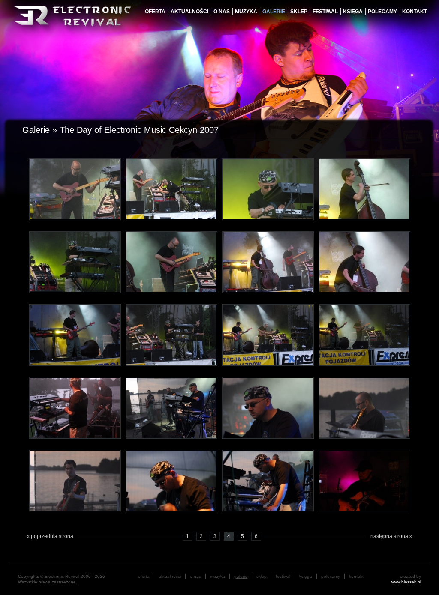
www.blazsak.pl (406, 582)
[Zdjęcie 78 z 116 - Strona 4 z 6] (75, 480)
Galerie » (41, 130)
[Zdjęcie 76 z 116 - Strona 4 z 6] (268, 407)
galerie (273, 12)
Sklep (298, 12)
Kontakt (414, 12)
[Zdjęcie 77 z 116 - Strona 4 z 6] (364, 407)
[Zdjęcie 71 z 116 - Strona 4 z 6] (171, 334)
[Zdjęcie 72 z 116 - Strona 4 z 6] (268, 334)
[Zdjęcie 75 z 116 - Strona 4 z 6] (171, 407)
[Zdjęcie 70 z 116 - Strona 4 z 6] (75, 334)
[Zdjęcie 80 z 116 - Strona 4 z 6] (268, 480)
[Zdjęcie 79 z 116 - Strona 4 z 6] (171, 480)
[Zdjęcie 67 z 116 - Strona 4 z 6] (171, 261)
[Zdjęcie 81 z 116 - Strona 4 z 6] (364, 480)
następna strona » (391, 536)
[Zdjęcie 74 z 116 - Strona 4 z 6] (75, 407)
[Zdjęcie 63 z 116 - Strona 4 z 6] (171, 188)
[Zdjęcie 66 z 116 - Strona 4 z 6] (75, 261)
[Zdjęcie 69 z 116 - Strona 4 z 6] (364, 261)
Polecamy (382, 12)
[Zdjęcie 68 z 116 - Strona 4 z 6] (268, 261)
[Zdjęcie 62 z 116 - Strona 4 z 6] (75, 188)
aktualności (189, 12)
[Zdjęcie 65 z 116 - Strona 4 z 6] (364, 188)
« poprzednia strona (50, 536)
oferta (155, 12)
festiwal (325, 12)
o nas (221, 12)
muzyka (246, 12)
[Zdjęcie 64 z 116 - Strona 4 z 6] (268, 188)
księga (353, 12)
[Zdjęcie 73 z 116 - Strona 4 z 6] (364, 334)
